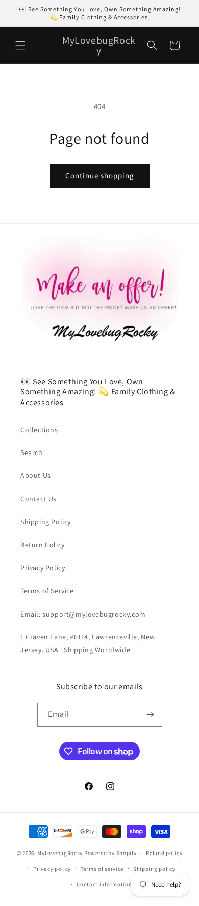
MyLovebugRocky (60, 853)
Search (31, 452)
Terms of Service (47, 590)
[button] (20, 45)
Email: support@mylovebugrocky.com (83, 614)
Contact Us (38, 498)
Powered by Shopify (110, 853)
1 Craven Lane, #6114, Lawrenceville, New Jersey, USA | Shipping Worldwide (87, 643)
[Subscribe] (150, 715)
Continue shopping (99, 175)
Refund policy (164, 853)
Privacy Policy (42, 567)
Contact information (104, 884)
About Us (35, 475)
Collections (39, 429)
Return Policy (42, 544)
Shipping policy (154, 868)
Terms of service (102, 868)
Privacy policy (52, 868)
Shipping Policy (45, 521)
